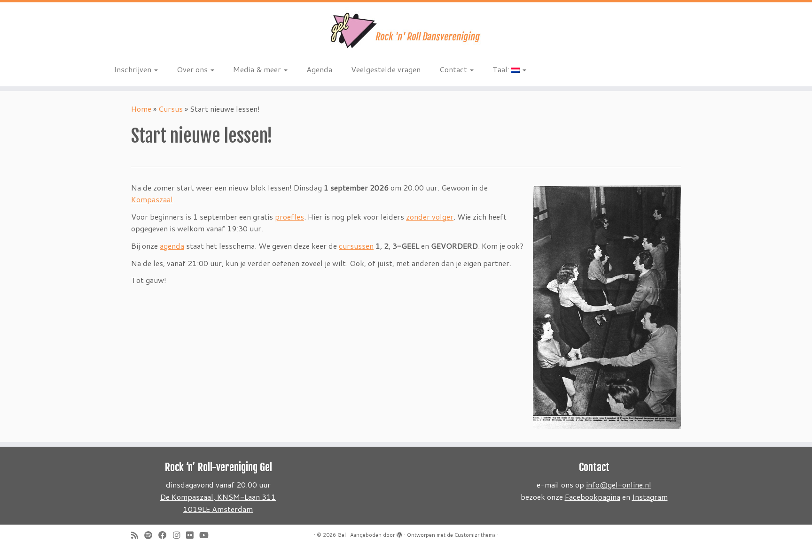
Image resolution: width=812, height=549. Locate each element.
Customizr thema (475, 535)
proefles (289, 216)
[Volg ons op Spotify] (151, 535)
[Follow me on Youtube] (207, 535)
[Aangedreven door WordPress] (399, 533)
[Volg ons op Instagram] (179, 535)
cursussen (356, 245)
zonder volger (429, 216)
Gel (341, 535)
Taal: (501, 69)
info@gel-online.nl (618, 484)
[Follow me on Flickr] (192, 535)
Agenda (319, 69)
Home (141, 108)
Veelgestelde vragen (386, 69)
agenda (172, 245)
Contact (454, 69)
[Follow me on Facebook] (165, 535)
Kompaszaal (152, 199)
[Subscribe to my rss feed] (137, 535)
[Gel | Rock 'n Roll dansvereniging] (406, 30)
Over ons (193, 69)
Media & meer (258, 69)
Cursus (170, 108)
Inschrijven (133, 69)
